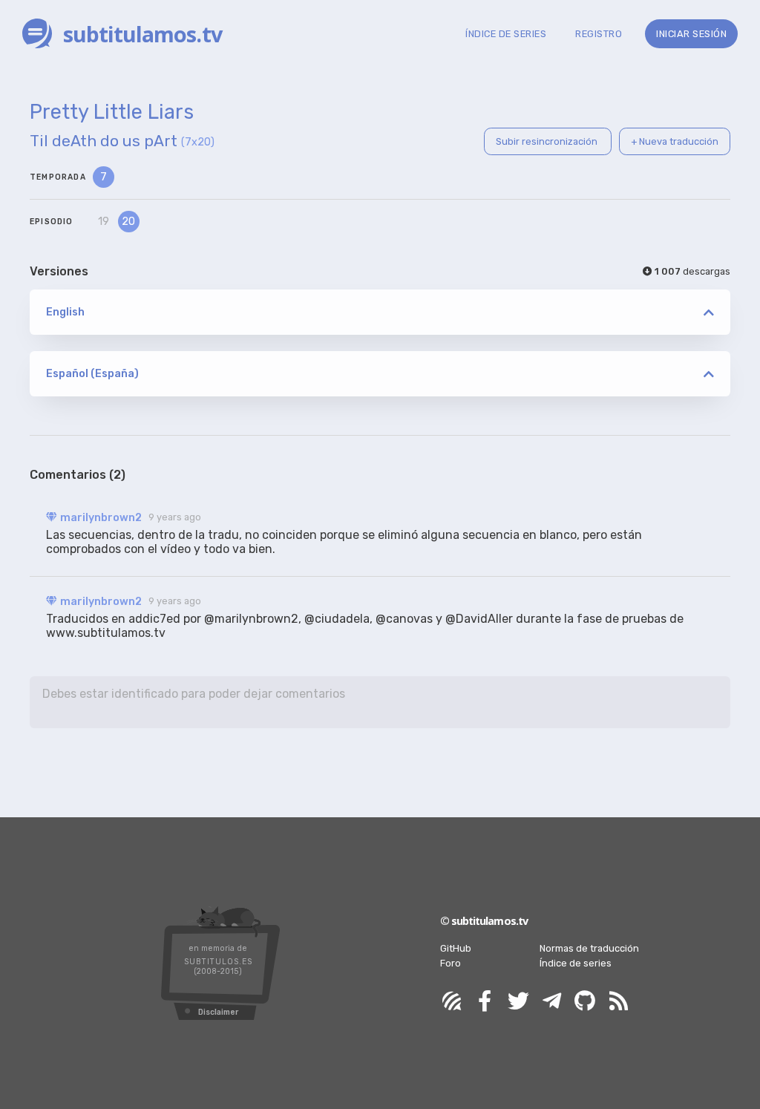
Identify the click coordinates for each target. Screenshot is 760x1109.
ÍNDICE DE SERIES (505, 33)
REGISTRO (598, 33)
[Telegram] (551, 1002)
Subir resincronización (548, 141)
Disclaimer (218, 1012)
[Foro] (451, 1002)
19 (103, 221)
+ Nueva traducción (674, 141)
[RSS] (618, 1002)
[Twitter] (518, 1002)
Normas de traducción (589, 948)
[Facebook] (485, 1002)
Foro (450, 963)
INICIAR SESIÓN (691, 33)
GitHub (455, 948)
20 (128, 221)
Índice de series (576, 963)
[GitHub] (585, 1002)
